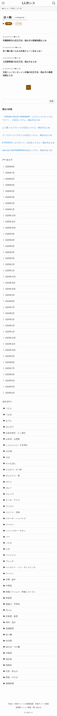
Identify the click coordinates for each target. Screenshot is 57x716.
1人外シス (28, 3)
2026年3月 (10, 197)
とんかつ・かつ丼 (14, 469)
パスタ (9, 543)
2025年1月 (10, 270)
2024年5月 (10, 313)
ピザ (8, 549)
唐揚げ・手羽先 (13, 604)
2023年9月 (10, 356)
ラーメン (10, 573)
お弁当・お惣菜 (13, 439)
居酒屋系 (10, 628)
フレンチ (10, 561)
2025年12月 (10, 215)
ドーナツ (10, 524)
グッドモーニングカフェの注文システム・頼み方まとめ (27, 135)
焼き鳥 (9, 659)
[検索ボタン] (54, 3)
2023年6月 (10, 374)
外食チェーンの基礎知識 (23, 704)
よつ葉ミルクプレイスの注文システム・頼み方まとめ (26, 127)
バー (8, 537)
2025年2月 (10, 264)
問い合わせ (37, 707)
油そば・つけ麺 (13, 647)
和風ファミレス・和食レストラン (21, 592)
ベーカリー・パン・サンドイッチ (21, 567)
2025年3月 (10, 258)
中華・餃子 (11, 579)
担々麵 (9, 634)
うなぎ (9, 414)
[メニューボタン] (3, 3)
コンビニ (10, 506)
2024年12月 (10, 276)
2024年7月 (10, 307)
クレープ (10, 494)
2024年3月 (10, 319)
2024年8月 (10, 301)
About (10, 704)
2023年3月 (10, 393)
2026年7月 (10, 173)
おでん (9, 420)
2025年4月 (10, 252)
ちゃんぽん (11, 463)
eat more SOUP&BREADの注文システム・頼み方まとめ (27, 150)
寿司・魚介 (11, 622)
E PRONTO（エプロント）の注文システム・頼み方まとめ (28, 142)
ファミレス (11, 555)
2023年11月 (10, 344)
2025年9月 (10, 234)
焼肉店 (9, 665)
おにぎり (10, 427)
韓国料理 (10, 683)
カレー (9, 488)
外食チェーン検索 (42, 704)
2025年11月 (10, 221)
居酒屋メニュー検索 (23, 707)
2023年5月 (10, 380)
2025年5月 (10, 246)
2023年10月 (10, 350)
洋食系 (9, 653)
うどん (9, 408)
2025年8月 (10, 240)
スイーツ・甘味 (13, 512)
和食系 (9, 598)
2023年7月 (10, 368)
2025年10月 (10, 228)
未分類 (9, 641)
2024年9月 (10, 295)
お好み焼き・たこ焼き (16, 433)
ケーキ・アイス (13, 500)
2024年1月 (10, 331)
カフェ (9, 482)
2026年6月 (10, 179)
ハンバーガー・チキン (16, 531)
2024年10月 (10, 289)
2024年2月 (10, 325)
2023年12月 (10, 338)
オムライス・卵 (13, 475)
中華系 (8, 23)
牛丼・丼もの (12, 671)
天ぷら (9, 610)
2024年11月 (10, 283)
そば (8, 457)
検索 (51, 101)
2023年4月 (10, 387)
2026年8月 (10, 166)
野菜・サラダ (12, 677)
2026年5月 (10, 185)
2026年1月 (10, 209)
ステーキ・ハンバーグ (16, 518)
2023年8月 (10, 362)
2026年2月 (10, 203)
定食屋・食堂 (12, 616)
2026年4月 (10, 191)
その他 (9, 451)
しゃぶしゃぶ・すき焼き (17, 445)
